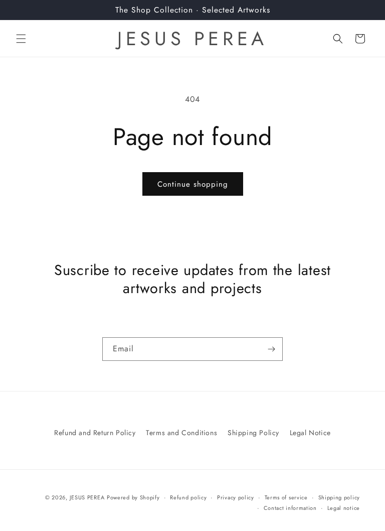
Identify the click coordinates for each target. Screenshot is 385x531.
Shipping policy (339, 497)
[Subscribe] (271, 349)
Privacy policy (235, 497)
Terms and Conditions (181, 433)
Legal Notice (310, 433)
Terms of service (286, 497)
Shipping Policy (253, 433)
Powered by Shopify (133, 497)
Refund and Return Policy (94, 433)
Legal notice (343, 508)
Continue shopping (192, 184)
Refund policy (188, 497)
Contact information (290, 508)
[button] (21, 39)
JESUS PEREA (87, 497)
